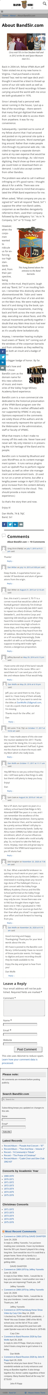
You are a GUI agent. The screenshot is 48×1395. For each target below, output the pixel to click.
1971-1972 (9, 1182)
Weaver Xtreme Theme (36, 1393)
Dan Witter (12, 567)
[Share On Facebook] (4, 524)
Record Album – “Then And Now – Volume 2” (24, 1149)
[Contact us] (20, 524)
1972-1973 (9, 1185)
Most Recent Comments (20, 1231)
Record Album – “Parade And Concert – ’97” (24, 1146)
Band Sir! (12, 1393)
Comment (9, 998)
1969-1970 (9, 1176)
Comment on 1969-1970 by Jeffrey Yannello (24, 1269)
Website (7, 1040)
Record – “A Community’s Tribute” (19, 1152)
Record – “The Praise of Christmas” (20, 1155)
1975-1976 (9, 1195)
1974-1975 (9, 1192)
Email (7, 1030)
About (12, 16)
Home (5, 16)
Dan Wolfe (12, 684)
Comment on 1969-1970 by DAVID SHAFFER (25, 1236)
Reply (10, 561)
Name (7, 1020)
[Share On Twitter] (10, 524)
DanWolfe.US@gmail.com (29, 702)
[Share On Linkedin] (15, 524)
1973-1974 (9, 1189)
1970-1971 (9, 1179)
